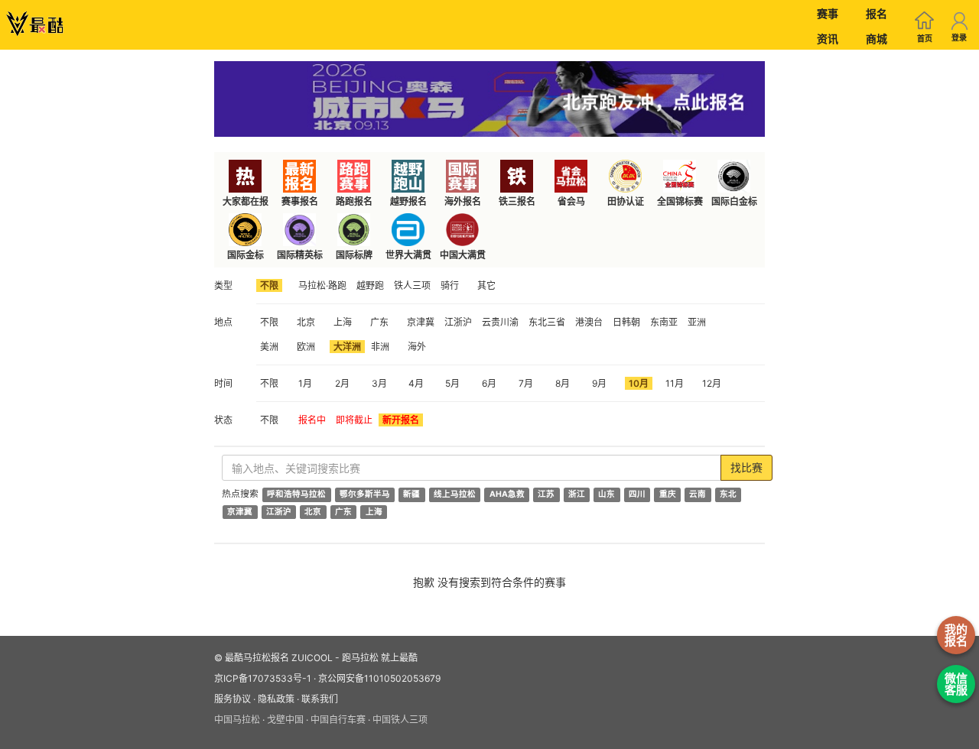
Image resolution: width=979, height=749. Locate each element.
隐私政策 (276, 699)
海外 (417, 346)
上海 (342, 322)
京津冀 (420, 322)
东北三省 (547, 322)
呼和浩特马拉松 (296, 494)
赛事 (827, 13)
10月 (639, 383)
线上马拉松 (455, 494)
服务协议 (232, 699)
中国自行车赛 (338, 719)
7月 (526, 383)
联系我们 (319, 699)
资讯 (827, 38)
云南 (697, 494)
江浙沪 (458, 322)
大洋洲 (347, 346)
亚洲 (697, 322)
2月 (342, 383)
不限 (269, 285)
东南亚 (664, 322)
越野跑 (370, 285)
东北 (728, 494)
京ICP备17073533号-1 (262, 678)
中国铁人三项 (400, 719)
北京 (306, 322)
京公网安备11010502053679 (379, 678)
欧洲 (306, 346)
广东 (379, 322)
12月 (711, 383)
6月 (489, 383)
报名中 (312, 420)
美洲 (269, 346)
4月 (416, 383)
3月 (379, 383)
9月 (599, 383)
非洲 (380, 346)
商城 (876, 38)
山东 (606, 494)
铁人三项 (412, 285)
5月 (452, 383)
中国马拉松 (237, 719)
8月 (562, 383)
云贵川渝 (500, 322)
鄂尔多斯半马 (365, 494)
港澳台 (589, 322)
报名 (876, 13)
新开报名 (400, 420)
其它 (486, 285)
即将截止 (354, 420)
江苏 (546, 494)
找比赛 (746, 467)
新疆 (411, 494)
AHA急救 (507, 494)
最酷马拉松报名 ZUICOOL (279, 657)
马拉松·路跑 (322, 285)
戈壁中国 (285, 719)
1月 (305, 383)
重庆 (667, 494)
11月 (674, 383)
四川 (637, 494)
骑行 (450, 285)
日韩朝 (626, 322)
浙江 (576, 494)
